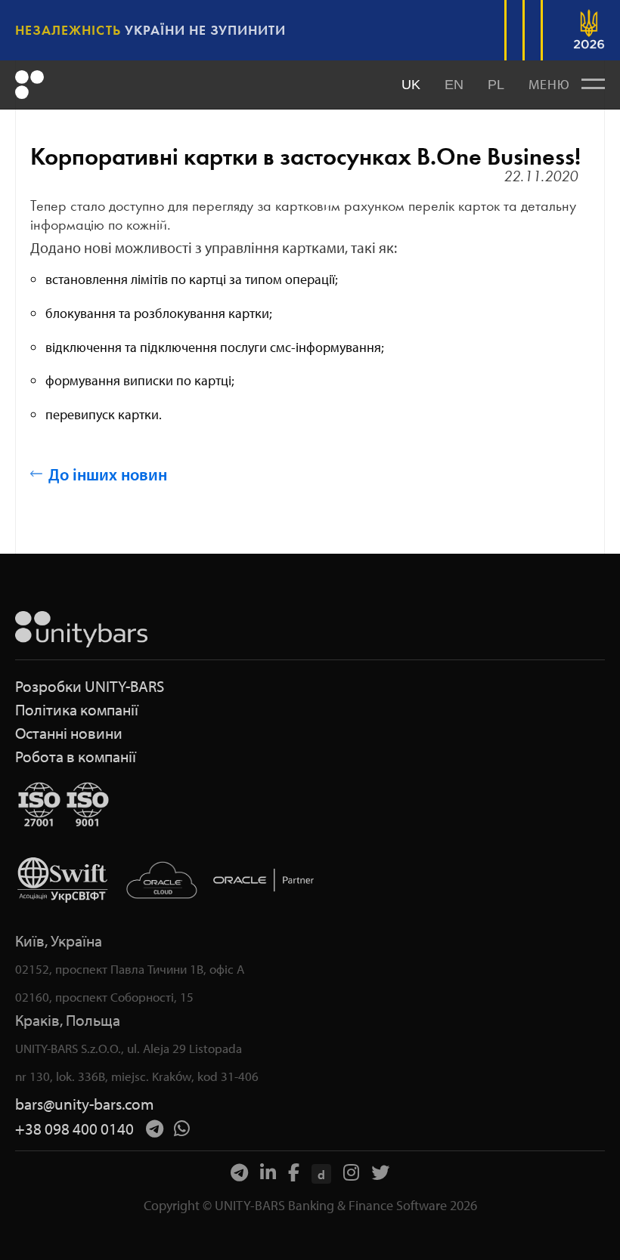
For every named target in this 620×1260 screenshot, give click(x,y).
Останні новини (68, 733)
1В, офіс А (217, 969)
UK (410, 84)
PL (496, 84)
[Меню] (593, 84)
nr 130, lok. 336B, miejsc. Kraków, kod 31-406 (137, 1076)
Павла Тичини (148, 969)
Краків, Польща (67, 1020)
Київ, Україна (58, 940)
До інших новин (107, 474)
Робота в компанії (75, 756)
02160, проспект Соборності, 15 (104, 997)
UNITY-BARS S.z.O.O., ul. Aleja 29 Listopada (128, 1048)
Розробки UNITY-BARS (89, 686)
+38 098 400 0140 (74, 1128)
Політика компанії (76, 709)
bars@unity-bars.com (84, 1104)
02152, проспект (61, 969)
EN (454, 84)
